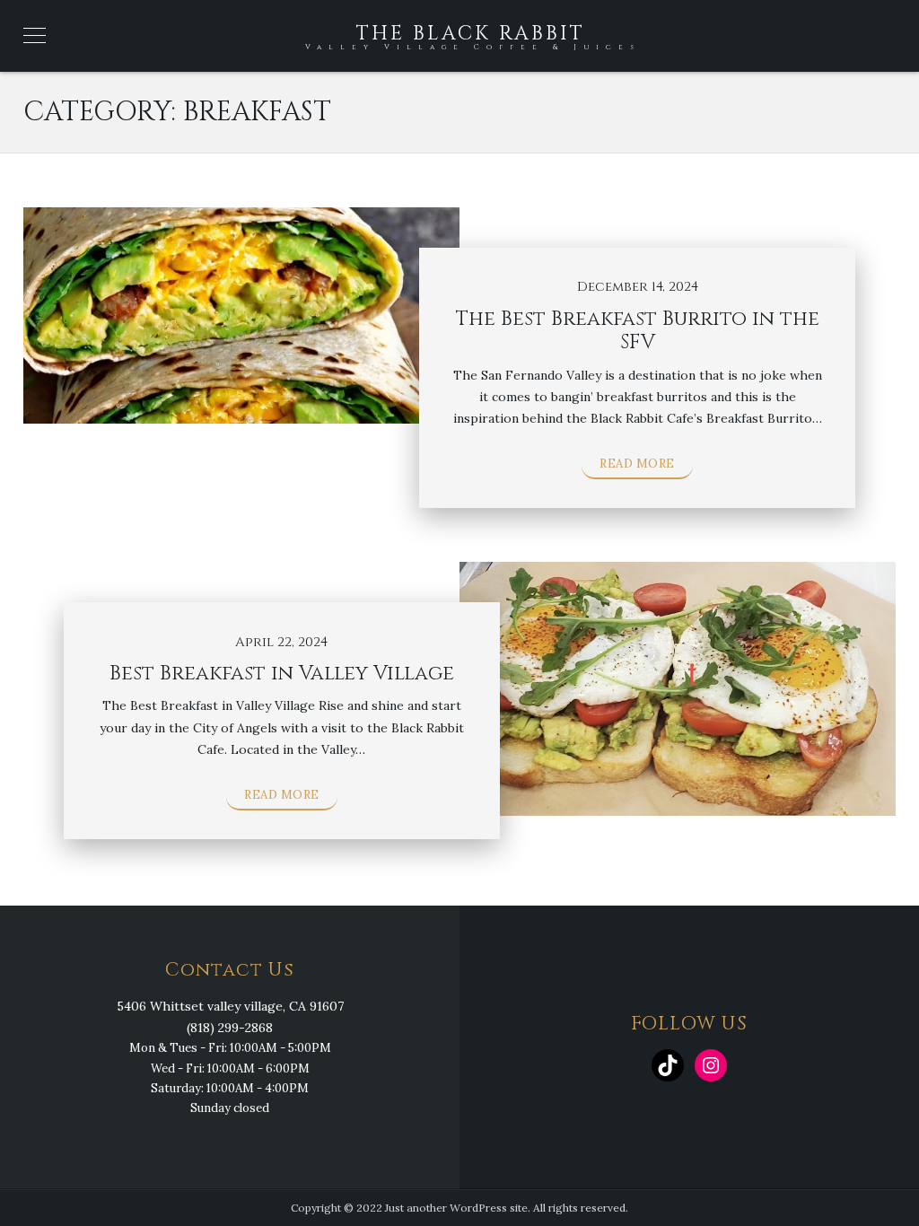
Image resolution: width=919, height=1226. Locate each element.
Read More (637, 463)
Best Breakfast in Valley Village (281, 674)
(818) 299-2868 (230, 1028)
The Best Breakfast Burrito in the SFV (637, 330)
